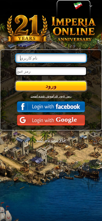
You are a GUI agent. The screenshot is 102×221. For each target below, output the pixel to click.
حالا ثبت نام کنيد (51, 140)
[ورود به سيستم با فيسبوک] (51, 106)
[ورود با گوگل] (51, 120)
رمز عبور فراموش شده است (51, 96)
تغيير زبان (79, 6)
